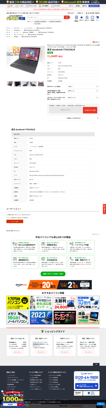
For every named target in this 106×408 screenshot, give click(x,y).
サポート (71, 6)
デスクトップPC (32, 6)
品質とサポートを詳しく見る (53, 274)
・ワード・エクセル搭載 (12, 382)
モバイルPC (57, 6)
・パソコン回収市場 (53, 382)
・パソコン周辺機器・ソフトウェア (15, 380)
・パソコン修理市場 (53, 380)
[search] (67, 17)
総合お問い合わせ (94, 6)
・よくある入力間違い (53, 387)
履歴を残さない (96, 234)
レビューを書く (15, 221)
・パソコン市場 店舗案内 (35, 375)
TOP (11, 6)
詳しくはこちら (17, 352)
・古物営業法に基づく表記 (35, 382)
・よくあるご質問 (33, 377)
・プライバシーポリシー (35, 387)
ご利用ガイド (80, 13)
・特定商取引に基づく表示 (35, 380)
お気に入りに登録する (96, 42)
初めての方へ (71, 13)
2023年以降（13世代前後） (55, 21)
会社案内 (78, 6)
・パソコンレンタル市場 (54, 384)
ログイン (20, 217)
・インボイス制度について (35, 389)
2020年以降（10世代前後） (40, 21)
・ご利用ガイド (33, 384)
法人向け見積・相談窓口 (94, 13)
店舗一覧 (84, 6)
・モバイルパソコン (11, 387)
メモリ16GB (37, 23)
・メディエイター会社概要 (54, 375)
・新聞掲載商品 (10, 384)
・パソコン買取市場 (53, 377)
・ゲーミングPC (10, 389)
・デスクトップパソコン (12, 377)
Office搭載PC (45, 6)
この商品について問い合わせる (73, 118)
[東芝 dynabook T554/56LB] (25, 60)
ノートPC (20, 6)
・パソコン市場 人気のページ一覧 (56, 389)
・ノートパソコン (10, 375)
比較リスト (104, 210)
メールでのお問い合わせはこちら (86, 385)
